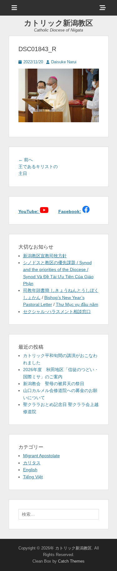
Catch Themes (71, 561)
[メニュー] (14, 8)
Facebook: (69, 211)
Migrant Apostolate (41, 455)
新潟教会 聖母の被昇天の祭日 (53, 383)
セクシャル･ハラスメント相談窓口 (57, 311)
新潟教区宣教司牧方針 (45, 255)
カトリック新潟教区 (58, 23)
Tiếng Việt (33, 476)
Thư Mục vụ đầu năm (77, 304)
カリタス (32, 462)
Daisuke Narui (63, 62)
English (30, 469)
